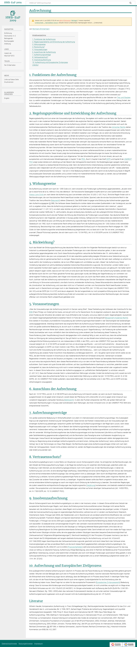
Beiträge (74, 20)
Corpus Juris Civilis (36, 195)
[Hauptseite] (13, 15)
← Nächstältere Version (50, 23)
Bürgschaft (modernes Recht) (116, 318)
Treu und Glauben (123, 98)
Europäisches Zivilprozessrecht (108, 582)
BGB (31, 312)
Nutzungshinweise (26, 644)
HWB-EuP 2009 (13, 2)
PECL (83, 159)
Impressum (38, 644)
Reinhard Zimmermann (41, 29)
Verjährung (91, 485)
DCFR (108, 159)
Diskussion (67, 20)
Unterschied (39, 23)
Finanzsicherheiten (75, 547)
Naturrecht (55, 200)
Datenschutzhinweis (9, 644)
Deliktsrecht (69, 400)
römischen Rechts (118, 127)
